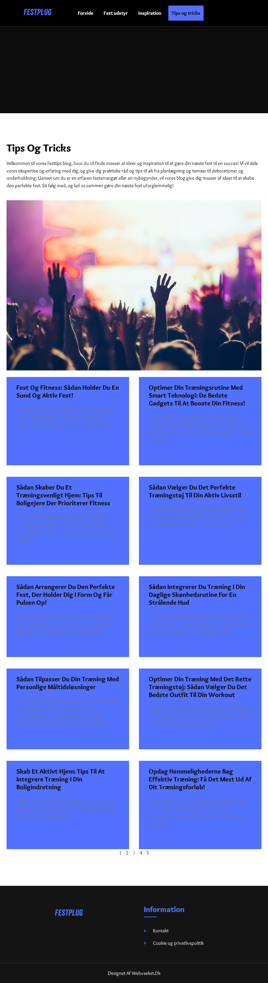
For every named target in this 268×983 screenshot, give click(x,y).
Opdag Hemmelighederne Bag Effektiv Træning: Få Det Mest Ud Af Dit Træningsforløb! (200, 779)
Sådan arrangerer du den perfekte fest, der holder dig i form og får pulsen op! (65, 594)
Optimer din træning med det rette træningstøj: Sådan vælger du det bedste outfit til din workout (200, 687)
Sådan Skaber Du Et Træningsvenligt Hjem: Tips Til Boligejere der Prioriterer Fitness (63, 495)
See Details (29, 440)
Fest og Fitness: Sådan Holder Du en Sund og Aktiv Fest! (67, 391)
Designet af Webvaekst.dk (134, 973)
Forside (85, 13)
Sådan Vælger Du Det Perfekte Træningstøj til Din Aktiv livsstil (195, 491)
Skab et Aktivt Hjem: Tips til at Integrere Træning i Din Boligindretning (60, 779)
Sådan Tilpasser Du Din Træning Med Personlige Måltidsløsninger (67, 683)
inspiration (149, 13)
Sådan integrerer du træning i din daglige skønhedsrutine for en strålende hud (197, 594)
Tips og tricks (186, 13)
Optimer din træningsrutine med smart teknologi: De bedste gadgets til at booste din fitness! (197, 395)
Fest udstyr (116, 13)
